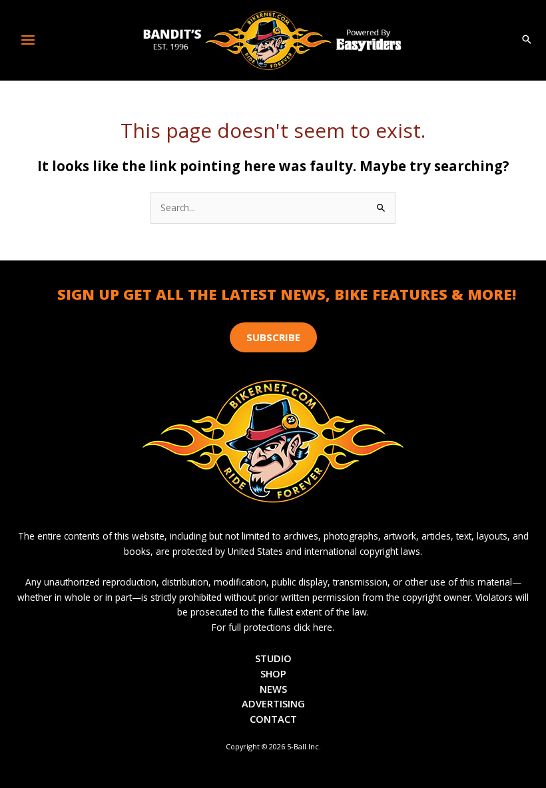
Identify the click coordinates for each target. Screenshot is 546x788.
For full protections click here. (273, 627)
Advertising (273, 703)
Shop (273, 673)
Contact (273, 718)
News (273, 688)
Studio (273, 658)
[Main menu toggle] (28, 40)
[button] (527, 40)
